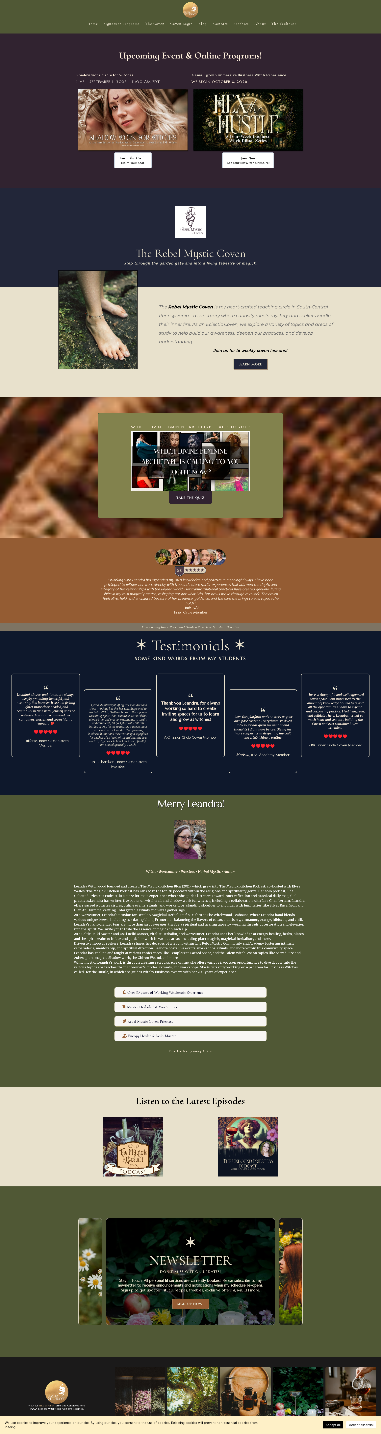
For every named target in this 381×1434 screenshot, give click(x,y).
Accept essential (361, 1425)
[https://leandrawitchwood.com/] (191, 10)
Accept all (333, 1425)
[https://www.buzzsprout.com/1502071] (133, 1146)
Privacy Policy (46, 1405)
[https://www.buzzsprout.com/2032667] (248, 1146)
